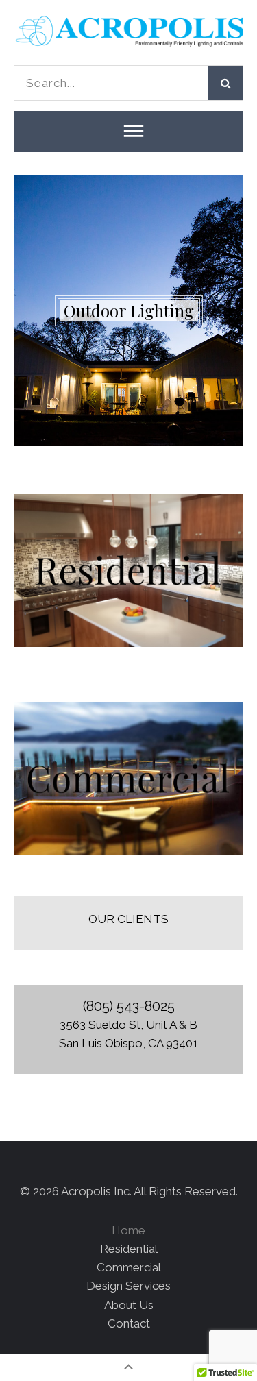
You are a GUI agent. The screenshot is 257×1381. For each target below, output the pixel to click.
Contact (129, 1323)
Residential (129, 1249)
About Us (129, 1305)
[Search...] (111, 82)
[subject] (128, 131)
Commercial (129, 1267)
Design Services (128, 1286)
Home (128, 1230)
